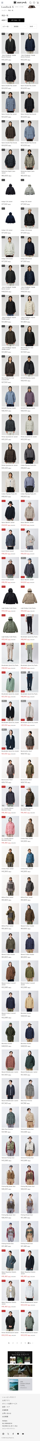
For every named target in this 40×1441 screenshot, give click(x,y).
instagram (3, 1433)
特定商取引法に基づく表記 (9, 1426)
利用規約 (4, 1421)
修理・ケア (6, 1407)
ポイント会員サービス (9, 1403)
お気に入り (34, 2)
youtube (23, 1433)
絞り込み (14, 20)
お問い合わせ (6, 1413)
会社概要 (5, 1416)
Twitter (8, 1433)
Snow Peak (20, 2)
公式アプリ (6, 1400)
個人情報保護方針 (7, 1423)
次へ (29, 1343)
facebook (13, 1433)
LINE (18, 1433)
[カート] (38, 2)
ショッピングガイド (9, 1397)
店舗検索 (5, 1410)
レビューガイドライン (8, 1428)
